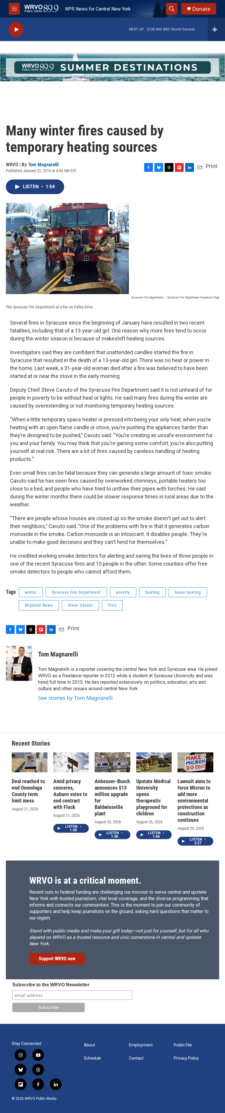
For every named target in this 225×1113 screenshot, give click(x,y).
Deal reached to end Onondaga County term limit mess (28, 791)
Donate (201, 9)
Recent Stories (31, 743)
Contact (136, 1058)
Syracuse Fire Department (76, 592)
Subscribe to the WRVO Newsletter (50, 984)
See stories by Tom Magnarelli (75, 697)
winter (31, 592)
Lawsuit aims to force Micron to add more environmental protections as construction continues (194, 800)
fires (112, 605)
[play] (16, 29)
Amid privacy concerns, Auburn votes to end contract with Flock (70, 794)
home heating (188, 592)
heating (152, 592)
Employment (141, 1045)
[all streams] (216, 29)
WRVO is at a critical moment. (85, 880)
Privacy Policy (186, 1058)
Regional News (39, 605)
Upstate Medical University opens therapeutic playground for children (153, 797)
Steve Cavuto (80, 605)
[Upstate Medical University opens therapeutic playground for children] (154, 762)
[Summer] (112, 67)
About (89, 1045)
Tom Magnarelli (43, 164)
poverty (123, 592)
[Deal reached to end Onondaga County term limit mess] (29, 762)
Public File (183, 1045)
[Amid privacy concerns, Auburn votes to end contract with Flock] (71, 762)
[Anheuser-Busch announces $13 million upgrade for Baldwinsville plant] (112, 762)
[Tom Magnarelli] (19, 663)
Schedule (92, 1058)
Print (212, 165)
